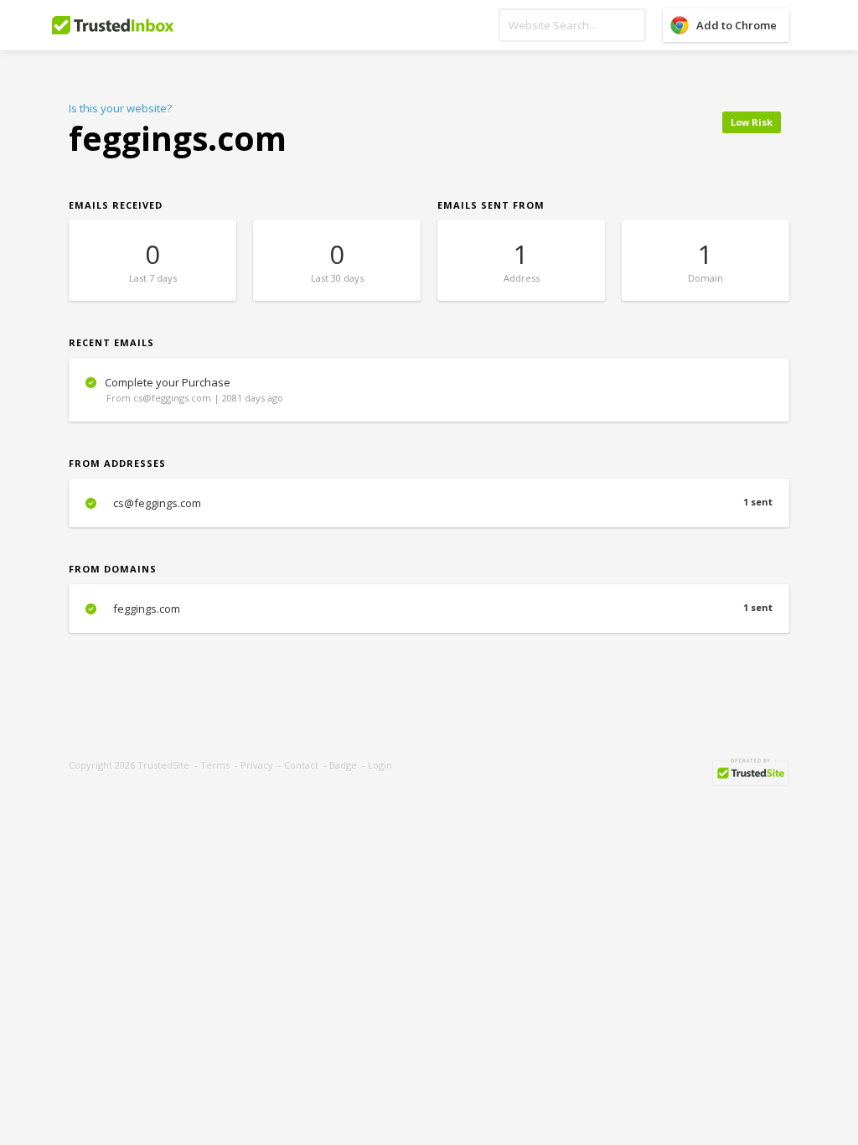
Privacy (256, 765)
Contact (301, 765)
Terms (215, 765)
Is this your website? (120, 108)
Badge (343, 765)
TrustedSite (163, 765)
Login (380, 765)
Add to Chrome (736, 25)
